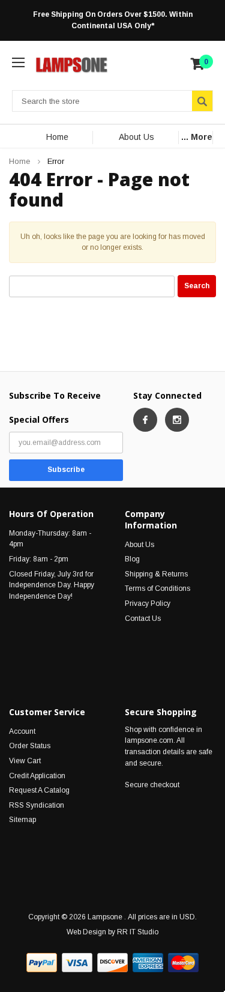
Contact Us (143, 618)
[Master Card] (183, 962)
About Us (136, 137)
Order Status (29, 746)
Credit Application (37, 776)
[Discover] (112, 962)
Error (55, 161)
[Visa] (77, 962)
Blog (132, 559)
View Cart (25, 761)
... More (196, 137)
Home (57, 137)
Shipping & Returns (156, 574)
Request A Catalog (39, 790)
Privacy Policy (147, 603)
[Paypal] (41, 962)
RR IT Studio (137, 932)
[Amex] (148, 962)
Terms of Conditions (157, 588)
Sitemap (22, 819)
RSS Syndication (36, 805)
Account (22, 731)
